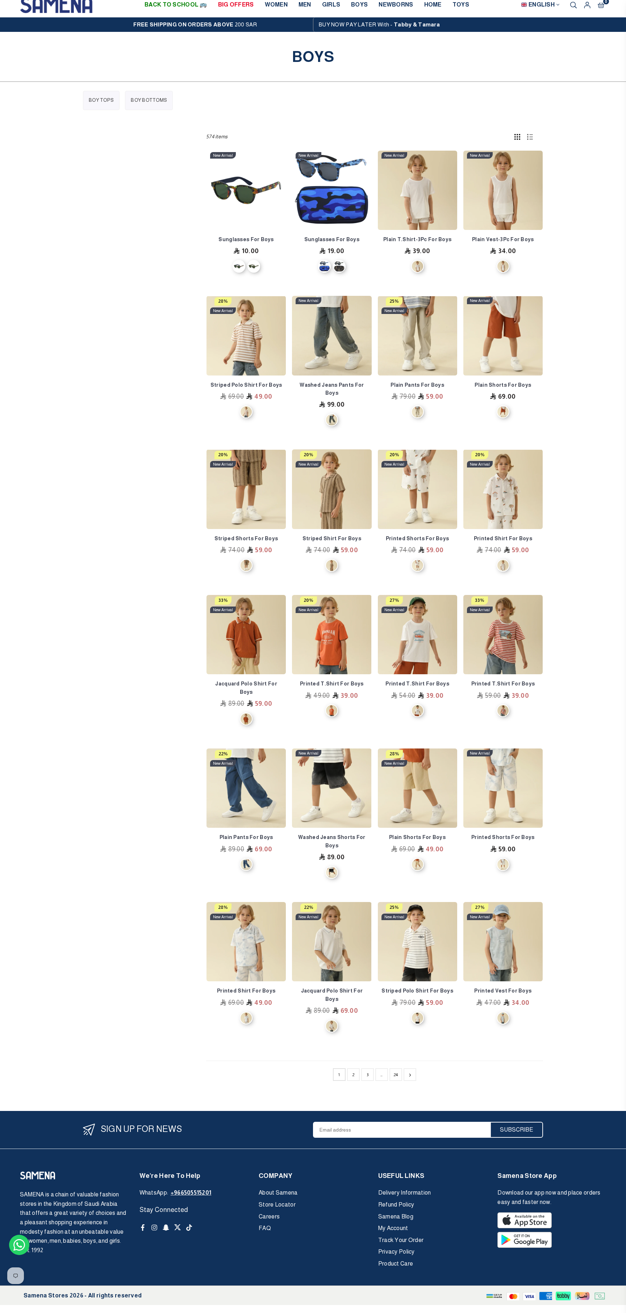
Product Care (395, 1263)
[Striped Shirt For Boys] (331, 489)
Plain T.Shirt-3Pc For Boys (417, 239)
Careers (269, 1216)
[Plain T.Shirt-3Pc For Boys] (417, 190)
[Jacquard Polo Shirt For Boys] (246, 634)
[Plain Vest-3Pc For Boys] (503, 190)
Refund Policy (396, 1204)
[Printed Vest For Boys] (503, 941)
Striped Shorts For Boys (246, 538)
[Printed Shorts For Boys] (417, 489)
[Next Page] (410, 1074)
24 (395, 1074)
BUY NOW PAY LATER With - (379, 24)
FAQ (265, 1228)
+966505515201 (191, 1193)
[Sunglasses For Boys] (246, 190)
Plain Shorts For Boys (503, 385)
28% (223, 301)
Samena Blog (395, 1216)
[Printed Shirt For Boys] (503, 489)
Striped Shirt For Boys (331, 538)
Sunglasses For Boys (246, 239)
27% (394, 600)
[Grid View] (517, 136)
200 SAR (195, 24)
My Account (393, 1228)
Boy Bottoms (149, 100)
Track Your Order (400, 1240)
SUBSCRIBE (516, 1130)
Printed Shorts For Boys (417, 538)
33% (223, 600)
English (542, 4)
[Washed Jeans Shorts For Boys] (331, 788)
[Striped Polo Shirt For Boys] (246, 335)
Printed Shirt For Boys (503, 538)
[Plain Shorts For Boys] (503, 335)
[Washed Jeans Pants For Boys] (331, 335)
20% (223, 454)
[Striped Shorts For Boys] (246, 489)
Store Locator (277, 1204)
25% (394, 301)
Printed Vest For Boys (502, 991)
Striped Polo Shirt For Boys (246, 385)
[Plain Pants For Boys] (417, 335)
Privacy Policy (396, 1252)
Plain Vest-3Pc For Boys (503, 239)
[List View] (530, 136)
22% (223, 753)
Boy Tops (101, 100)
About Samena (278, 1193)
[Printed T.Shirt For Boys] (331, 634)
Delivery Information (404, 1193)
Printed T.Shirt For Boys (332, 684)
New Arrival (223, 155)
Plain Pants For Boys (417, 385)
